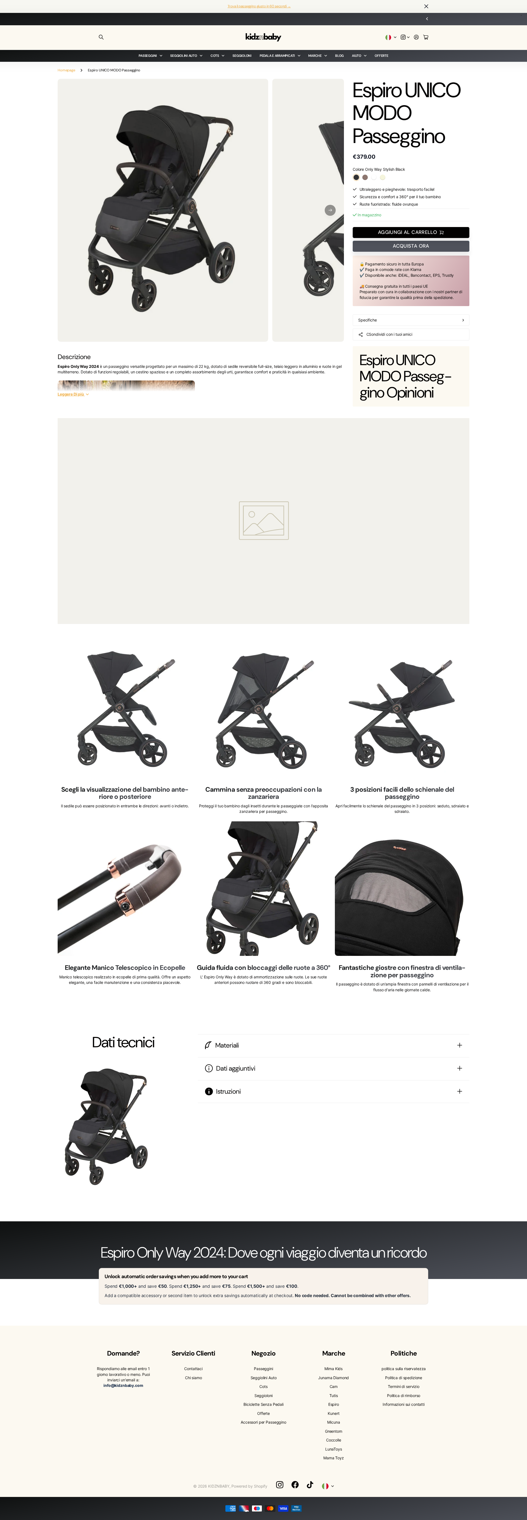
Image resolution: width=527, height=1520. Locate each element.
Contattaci (193, 1368)
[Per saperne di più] (405, 37)
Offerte (381, 56)
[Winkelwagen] (425, 37)
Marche (315, 56)
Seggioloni (241, 56)
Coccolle (333, 1440)
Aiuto (356, 56)
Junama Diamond (333, 1377)
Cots (215, 56)
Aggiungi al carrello (407, 232)
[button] (330, 210)
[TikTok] (310, 1484)
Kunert (333, 1413)
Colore (379, 169)
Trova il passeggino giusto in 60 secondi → (259, 6)
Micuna (333, 1422)
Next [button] (298, 19)
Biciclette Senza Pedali (263, 1404)
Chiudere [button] (426, 6)
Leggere (71, 393)
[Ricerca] (101, 37)
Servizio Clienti (193, 1353)
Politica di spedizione (403, 1377)
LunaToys (333, 1449)
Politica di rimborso (403, 1395)
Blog (339, 56)
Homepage (66, 70)
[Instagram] (279, 1484)
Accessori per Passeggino (263, 1422)
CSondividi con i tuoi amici (389, 334)
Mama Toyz (333, 1457)
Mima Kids (333, 1368)
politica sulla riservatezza (404, 1368)
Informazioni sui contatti (404, 1404)
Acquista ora (411, 246)
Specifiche (367, 320)
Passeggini (148, 56)
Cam (334, 1386)
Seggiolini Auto (183, 56)
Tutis (333, 1395)
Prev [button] (229, 19)
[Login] (416, 37)
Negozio (263, 1353)
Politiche (403, 1353)
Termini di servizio (403, 1386)
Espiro (333, 1404)
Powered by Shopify (249, 1486)
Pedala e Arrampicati (277, 56)
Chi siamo (193, 1377)
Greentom (333, 1431)
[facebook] (295, 1484)
